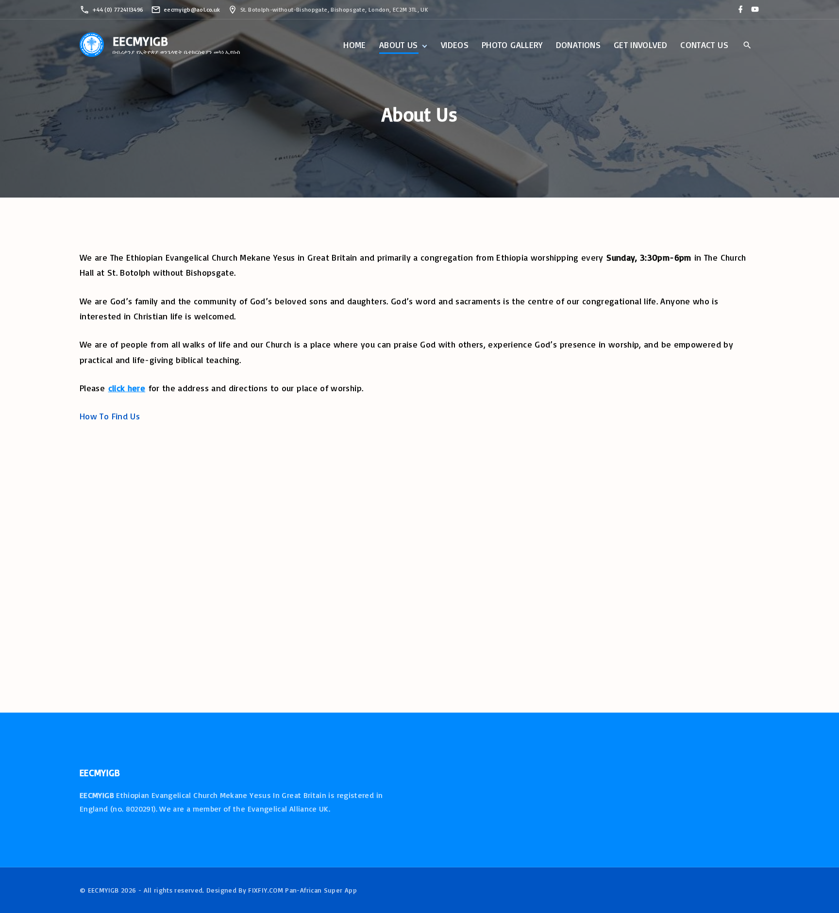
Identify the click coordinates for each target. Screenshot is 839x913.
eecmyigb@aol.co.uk (192, 9)
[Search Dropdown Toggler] (747, 45)
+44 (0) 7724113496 (117, 9)
